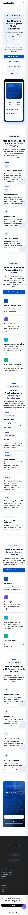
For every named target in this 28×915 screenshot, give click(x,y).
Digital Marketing (4, 876)
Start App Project (14, 56)
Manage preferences (13, 912)
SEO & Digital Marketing (6, 874)
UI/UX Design (4, 880)
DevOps (3, 878)
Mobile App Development (6, 872)
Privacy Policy (18, 901)
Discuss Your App (14, 292)
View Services (14, 822)
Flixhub (2, 891)
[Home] (8, 2)
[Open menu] (23, 2)
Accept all (12, 905)
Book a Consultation (14, 570)
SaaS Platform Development (7, 868)
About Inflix (3, 885)
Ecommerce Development (6, 867)
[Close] (27, 897)
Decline (12, 908)
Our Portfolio (4, 887)
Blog (2, 893)
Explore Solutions (14, 61)
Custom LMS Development (6, 870)
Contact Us (3, 889)
